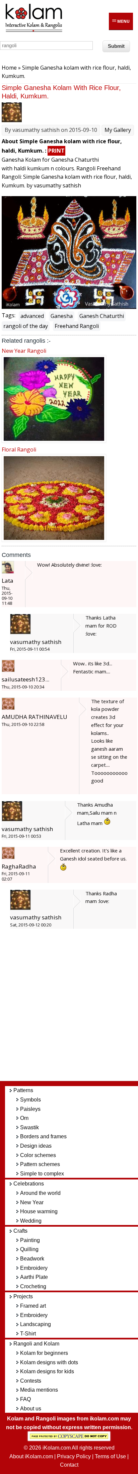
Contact (69, 1465)
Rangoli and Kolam (36, 1343)
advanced (32, 316)
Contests (30, 1381)
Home (9, 67)
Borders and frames (43, 1136)
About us (30, 1408)
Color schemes (38, 1155)
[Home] (33, 30)
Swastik (29, 1127)
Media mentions (39, 1390)
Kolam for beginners (44, 1353)
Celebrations (28, 1183)
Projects (23, 1296)
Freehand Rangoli (77, 326)
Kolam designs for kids (47, 1371)
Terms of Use (110, 1456)
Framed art (33, 1306)
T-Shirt (28, 1333)
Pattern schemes (40, 1164)
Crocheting (33, 1286)
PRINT (56, 150)
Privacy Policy (74, 1456)
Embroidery (34, 1268)
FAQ (25, 1399)
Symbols (30, 1099)
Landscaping (35, 1324)
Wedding (31, 1221)
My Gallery (118, 130)
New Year (32, 1202)
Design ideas (36, 1146)
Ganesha (62, 316)
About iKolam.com (31, 1456)
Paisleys (30, 1109)
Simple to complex (42, 1173)
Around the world (40, 1193)
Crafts (20, 1231)
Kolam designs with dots (49, 1362)
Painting (30, 1240)
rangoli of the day (25, 326)
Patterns (23, 1090)
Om (24, 1118)
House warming (39, 1211)
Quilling (29, 1249)
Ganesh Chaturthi (101, 316)
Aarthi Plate (34, 1277)
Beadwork (32, 1258)
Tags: (8, 315)
